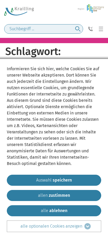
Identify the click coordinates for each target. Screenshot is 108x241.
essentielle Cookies (39, 87)
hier (50, 68)
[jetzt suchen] (78, 28)
